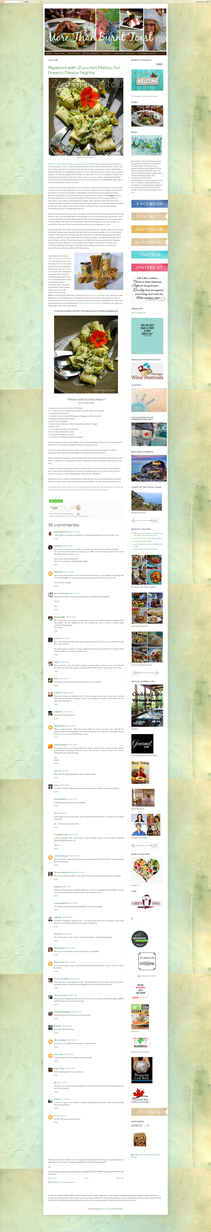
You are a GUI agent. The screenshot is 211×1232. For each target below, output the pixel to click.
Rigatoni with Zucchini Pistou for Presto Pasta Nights (84, 70)
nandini (57, 1099)
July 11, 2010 (62, 1082)
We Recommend (91, 53)
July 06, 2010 (72, 799)
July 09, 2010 (76, 1012)
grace (56, 785)
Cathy (56, 662)
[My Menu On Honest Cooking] (147, 970)
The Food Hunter (60, 1040)
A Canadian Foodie (61, 834)
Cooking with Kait (60, 903)
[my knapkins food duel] (147, 976)
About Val (59, 53)
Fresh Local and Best (61, 979)
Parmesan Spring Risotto (142, 541)
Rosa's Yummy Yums (61, 593)
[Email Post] (77, 514)
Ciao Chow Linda (60, 995)
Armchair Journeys (124, 53)
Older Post (120, 1178)
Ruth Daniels (58, 572)
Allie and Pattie (59, 617)
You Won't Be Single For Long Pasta (76, 516)
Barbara (57, 887)
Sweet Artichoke (60, 799)
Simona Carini (59, 962)
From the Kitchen (60, 745)
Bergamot (57, 1026)
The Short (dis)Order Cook (64, 872)
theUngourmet (59, 948)
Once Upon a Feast (94, 295)
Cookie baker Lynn (61, 856)
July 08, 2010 (75, 979)
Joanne (56, 638)
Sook (56, 771)
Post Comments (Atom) (66, 1182)
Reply (56, 538)
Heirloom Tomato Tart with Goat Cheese (148, 538)
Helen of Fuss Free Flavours (90, 303)
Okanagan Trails (147, 53)
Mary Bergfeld (59, 726)
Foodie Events (59, 516)
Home (49, 53)
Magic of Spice (59, 1068)
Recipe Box (74, 53)
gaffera (104, 1209)
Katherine (58, 917)
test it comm (58, 1054)
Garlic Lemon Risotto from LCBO (145, 549)
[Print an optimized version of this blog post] (56, 502)
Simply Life (58, 712)
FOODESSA (58, 546)
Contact (106, 53)
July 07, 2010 (70, 962)
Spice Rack (58, 934)
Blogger (120, 1209)
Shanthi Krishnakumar (62, 1012)
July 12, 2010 (61, 1116)
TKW (56, 679)
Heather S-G (58, 693)
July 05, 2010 (75, 532)
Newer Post (52, 1178)
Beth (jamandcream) (61, 532)
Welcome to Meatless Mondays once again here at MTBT (71, 164)
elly (55, 1082)
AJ (55, 1116)
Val (55, 813)
